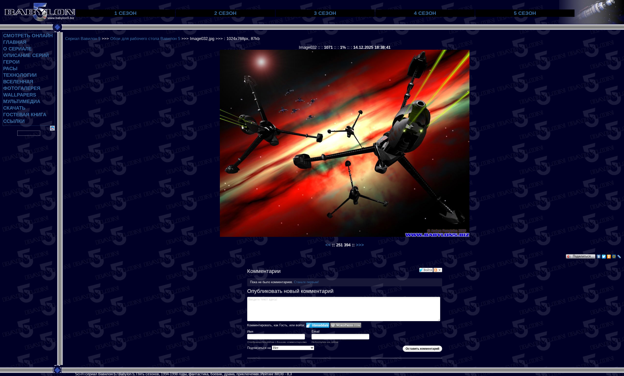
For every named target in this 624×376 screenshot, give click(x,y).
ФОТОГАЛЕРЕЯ (21, 88)
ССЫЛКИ (14, 121)
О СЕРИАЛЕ (17, 48)
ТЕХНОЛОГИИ (20, 75)
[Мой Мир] (614, 256)
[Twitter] (603, 256)
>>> (360, 244)
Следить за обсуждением (437, 270)
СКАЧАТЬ (14, 108)
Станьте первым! (306, 282)
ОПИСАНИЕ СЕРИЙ (26, 55)
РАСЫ (10, 68)
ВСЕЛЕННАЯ (18, 81)
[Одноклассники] (609, 256)
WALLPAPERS (19, 94)
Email (316, 331)
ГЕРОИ (11, 62)
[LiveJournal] (619, 256)
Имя (250, 331)
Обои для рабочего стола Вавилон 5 (145, 38)
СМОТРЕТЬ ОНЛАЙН (28, 35)
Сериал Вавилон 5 (82, 38)
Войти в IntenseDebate (317, 325)
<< (328, 244)
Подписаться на (259, 348)
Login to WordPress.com (345, 325)
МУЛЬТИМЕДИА (21, 101)
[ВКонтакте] (598, 256)
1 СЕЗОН (125, 13)
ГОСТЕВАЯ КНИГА (24, 114)
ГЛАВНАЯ (14, 42)
